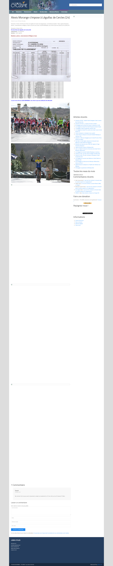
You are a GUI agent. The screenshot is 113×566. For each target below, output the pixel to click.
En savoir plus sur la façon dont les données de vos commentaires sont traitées (51, 533)
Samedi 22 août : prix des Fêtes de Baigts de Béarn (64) (87, 153)
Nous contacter (78, 222)
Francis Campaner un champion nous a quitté (85, 133)
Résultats (19, 12)
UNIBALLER (99, 564)
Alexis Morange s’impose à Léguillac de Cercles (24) (40, 17)
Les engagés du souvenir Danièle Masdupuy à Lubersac (87, 152)
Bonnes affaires (54, 12)
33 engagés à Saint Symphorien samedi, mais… (85, 128)
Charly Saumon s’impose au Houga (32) (90, 193)
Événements (27, 12)
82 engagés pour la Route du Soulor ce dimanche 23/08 (87, 125)
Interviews (64, 12)
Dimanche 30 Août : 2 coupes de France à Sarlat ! (86, 123)
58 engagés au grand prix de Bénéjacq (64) (84, 168)
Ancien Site (13, 543)
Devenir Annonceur (79, 220)
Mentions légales (79, 223)
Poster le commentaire (18, 529)
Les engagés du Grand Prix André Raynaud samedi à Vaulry (88, 127)
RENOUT (77, 193)
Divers (35, 12)
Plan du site (78, 225)
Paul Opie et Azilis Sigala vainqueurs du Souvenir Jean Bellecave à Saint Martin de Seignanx (87, 141)
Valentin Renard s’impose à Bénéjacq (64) (84, 147)
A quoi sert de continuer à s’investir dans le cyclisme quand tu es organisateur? (88, 181)
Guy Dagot (77, 190)
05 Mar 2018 (17, 492)
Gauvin (17, 490)
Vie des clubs (43, 12)
